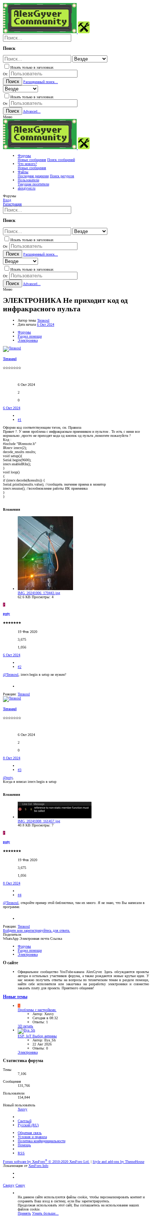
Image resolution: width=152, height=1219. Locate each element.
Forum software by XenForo (46, 1162)
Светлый (24, 1121)
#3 (19, 770)
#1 (19, 420)
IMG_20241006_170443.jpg (39, 593)
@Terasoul (10, 674)
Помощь (24, 1145)
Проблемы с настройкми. (37, 1010)
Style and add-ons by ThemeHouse (118, 1162)
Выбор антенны (37, 1036)
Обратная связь (30, 1133)
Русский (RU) (28, 1125)
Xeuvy (22, 1109)
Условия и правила (32, 1137)
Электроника (28, 1052)
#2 (19, 667)
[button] (7, 117)
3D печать (25, 1026)
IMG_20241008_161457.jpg (39, 821)
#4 (19, 895)
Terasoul (43, 320)
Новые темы (15, 996)
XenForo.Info (38, 1166)
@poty (8, 777)
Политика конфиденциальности (41, 1141)
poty (6, 614)
